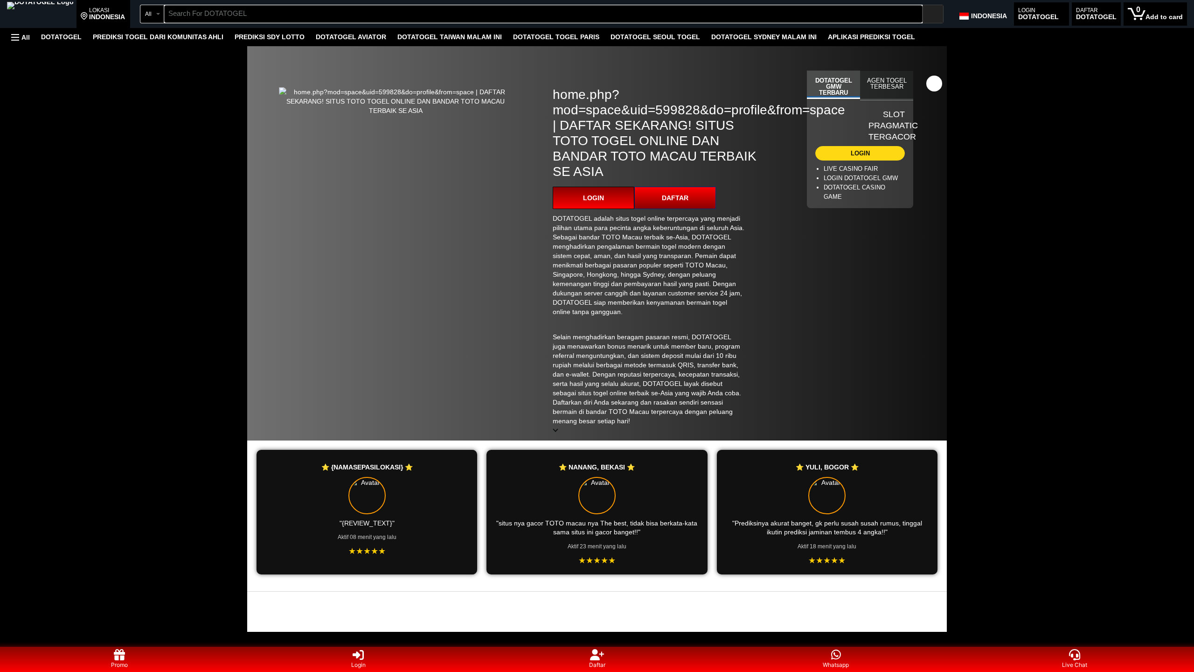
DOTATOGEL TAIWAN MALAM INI (449, 37)
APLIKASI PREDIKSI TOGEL (871, 37)
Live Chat (1074, 664)
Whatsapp (836, 664)
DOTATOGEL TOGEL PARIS (556, 37)
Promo (119, 664)
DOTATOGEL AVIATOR (351, 37)
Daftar (597, 664)
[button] (102, 14)
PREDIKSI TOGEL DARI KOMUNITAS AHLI (158, 37)
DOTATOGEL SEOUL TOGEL (655, 37)
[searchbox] (543, 14)
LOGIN (593, 198)
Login (358, 664)
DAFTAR (675, 198)
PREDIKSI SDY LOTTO (270, 37)
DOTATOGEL (61, 37)
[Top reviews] (597, 600)
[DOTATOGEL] (40, 15)
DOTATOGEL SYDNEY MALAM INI (764, 37)
